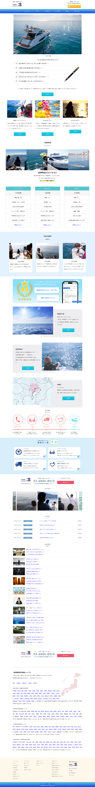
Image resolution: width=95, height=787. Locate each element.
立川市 (42, 696)
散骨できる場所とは (55, 769)
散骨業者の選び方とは (56, 765)
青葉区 (32, 711)
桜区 (58, 742)
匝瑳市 (41, 731)
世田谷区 (50, 690)
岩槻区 (47, 742)
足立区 (44, 693)
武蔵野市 (56, 696)
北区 (21, 693)
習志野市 (51, 729)
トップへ (14, 763)
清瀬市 (54, 698)
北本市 (54, 747)
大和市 (30, 716)
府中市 (18, 696)
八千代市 (59, 729)
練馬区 (40, 693)
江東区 (33, 690)
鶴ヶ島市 (46, 747)
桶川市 (38, 747)
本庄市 (30, 747)
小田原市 (40, 716)
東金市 (43, 729)
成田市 (35, 729)
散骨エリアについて (40, 763)
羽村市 (23, 701)
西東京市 (26, 696)
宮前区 (57, 713)
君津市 (72, 729)
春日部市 (19, 744)
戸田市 (58, 744)
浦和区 (40, 742)
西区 (17, 713)
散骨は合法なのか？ (55, 774)
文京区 (29, 690)
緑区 (26, 713)
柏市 (72, 726)
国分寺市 (17, 698)
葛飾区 (48, 693)
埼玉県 (35, 683)
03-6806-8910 (74, 768)
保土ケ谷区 (21, 713)
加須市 (65, 744)
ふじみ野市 (75, 744)
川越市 (71, 742)
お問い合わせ (76, 11)
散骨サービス (26, 763)
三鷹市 (34, 696)
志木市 (50, 747)
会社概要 (67, 11)
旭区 (36, 711)
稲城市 (35, 698)
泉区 (39, 711)
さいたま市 (28, 742)
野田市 (14, 729)
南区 (29, 713)
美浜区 (53, 726)
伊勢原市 (62, 716)
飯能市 (22, 747)
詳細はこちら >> (18, 225)
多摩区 (53, 713)
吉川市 (61, 747)
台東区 (32, 693)
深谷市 (46, 744)
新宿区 (25, 690)
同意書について (16, 774)
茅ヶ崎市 (26, 716)
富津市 (76, 729)
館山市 (26, 729)
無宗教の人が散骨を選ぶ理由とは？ (47, 525)
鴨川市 (68, 729)
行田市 (19, 747)
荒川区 (24, 693)
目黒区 (41, 690)
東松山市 (15, 747)
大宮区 (54, 742)
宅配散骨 (25, 767)
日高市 (69, 747)
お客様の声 (47, 11)
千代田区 (15, 690)
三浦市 (75, 716)
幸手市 (77, 747)
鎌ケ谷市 (19, 729)
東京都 (18, 683)
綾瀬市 (67, 716)
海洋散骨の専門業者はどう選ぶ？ (47, 537)
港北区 (59, 711)
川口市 (68, 742)
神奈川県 (24, 683)
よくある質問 (57, 11)
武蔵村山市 (15, 701)
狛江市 (50, 698)
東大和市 (40, 698)
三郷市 (50, 744)
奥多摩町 (28, 701)
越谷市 (79, 742)
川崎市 (33, 713)
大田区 (45, 690)
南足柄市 (80, 716)
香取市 (45, 731)
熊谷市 (26, 744)
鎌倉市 (44, 716)
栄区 (63, 711)
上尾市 (22, 744)
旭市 (47, 729)
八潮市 (26, 747)
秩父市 (58, 747)
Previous (11, 501)
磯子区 (42, 711)
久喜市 (38, 744)
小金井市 (21, 698)
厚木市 (35, 716)
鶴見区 (75, 711)
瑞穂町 (32, 701)
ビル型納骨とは (55, 771)
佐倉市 (39, 729)
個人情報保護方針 (72, 772)
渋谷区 (54, 690)
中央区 (19, 690)
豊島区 (18, 693)
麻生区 (61, 713)
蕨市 (42, 747)
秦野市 (48, 716)
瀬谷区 (66, 711)
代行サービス (26, 765)
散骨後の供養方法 (55, 767)
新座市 (30, 744)
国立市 (58, 698)
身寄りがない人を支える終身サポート (48, 529)
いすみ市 (54, 731)
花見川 (38, 726)
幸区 (41, 713)
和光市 (34, 747)
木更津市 (31, 729)
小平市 (30, 696)
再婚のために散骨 (27, 769)
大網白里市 (59, 731)
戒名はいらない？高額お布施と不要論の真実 (49, 533)
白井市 (28, 731)
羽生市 (73, 747)
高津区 (48, 713)
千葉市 (30, 726)
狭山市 (34, 744)
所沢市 (75, 742)
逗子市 (71, 716)
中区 (14, 713)
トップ (17, 11)
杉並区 (14, 693)
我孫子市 (64, 729)
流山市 (79, 726)
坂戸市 (80, 744)
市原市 (68, 726)
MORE (47, 94)
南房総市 (37, 731)
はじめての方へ (27, 11)
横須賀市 (17, 716)
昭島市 (31, 698)
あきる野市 (45, 698)
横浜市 (28, 711)
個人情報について (16, 776)
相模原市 (66, 713)
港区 (22, 690)
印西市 (24, 731)
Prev (14, 34)
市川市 (60, 726)
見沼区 (36, 742)
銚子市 (22, 729)
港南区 (55, 711)
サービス (37, 11)
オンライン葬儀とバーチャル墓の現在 (48, 521)
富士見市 (70, 744)
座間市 (57, 716)
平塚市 (21, 716)
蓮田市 (65, 747)
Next (80, 34)
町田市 (14, 696)
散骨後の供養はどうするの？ (57, 776)
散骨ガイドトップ (55, 763)
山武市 (49, 731)
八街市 (21, 731)
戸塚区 (79, 711)
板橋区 (28, 693)
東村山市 (47, 696)
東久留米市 (26, 698)
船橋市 (57, 726)
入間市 (42, 744)
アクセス (38, 765)
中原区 (44, 713)
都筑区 (70, 711)
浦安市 (64, 726)
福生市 (20, 701)
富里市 (32, 731)
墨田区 (36, 693)
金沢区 (51, 711)
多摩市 (51, 696)
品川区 (37, 690)
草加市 (14, 744)
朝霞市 (54, 744)
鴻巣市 (61, 744)
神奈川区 (47, 711)
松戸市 (75, 726)
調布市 (22, 696)
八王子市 (57, 693)
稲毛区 (42, 726)
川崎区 (37, 713)
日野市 (38, 696)
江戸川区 (53, 693)
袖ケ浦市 (17, 731)
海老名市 (53, 716)
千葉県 (29, 683)
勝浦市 (55, 729)
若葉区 (46, 726)
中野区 (58, 690)
